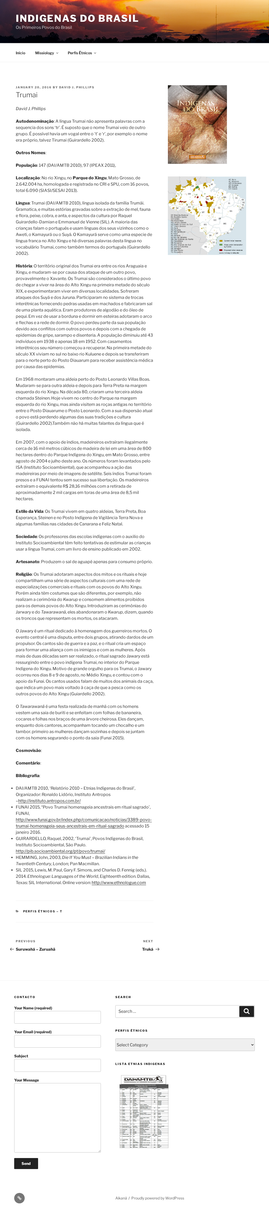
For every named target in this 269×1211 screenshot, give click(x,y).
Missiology (44, 53)
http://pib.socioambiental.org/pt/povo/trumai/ (60, 851)
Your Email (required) (33, 1032)
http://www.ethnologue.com (119, 882)
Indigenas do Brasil (77, 18)
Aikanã (121, 1198)
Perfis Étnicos (80, 53)
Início (20, 53)
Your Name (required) (33, 1008)
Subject (21, 1056)
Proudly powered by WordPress (157, 1198)
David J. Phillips (77, 87)
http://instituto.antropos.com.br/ (49, 800)
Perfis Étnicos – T (43, 911)
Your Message (26, 1080)
